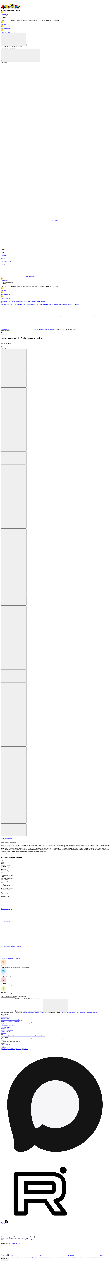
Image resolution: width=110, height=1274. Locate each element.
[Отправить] (55, 1005)
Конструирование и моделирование (11, 933)
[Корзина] (13, 245)
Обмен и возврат (47, 304)
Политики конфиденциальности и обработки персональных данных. (79, 1012)
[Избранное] (13, 233)
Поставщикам (17, 301)
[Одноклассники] (4, 1223)
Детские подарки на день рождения (11, 958)
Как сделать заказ (12, 304)
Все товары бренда (6, 909)
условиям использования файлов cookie (43, 1257)
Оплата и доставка (36, 304)
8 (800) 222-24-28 (5, 1044)
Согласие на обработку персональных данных (35, 1012)
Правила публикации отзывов (70, 304)
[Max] (55, 1158)
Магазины (4, 304)
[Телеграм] (6, 1223)
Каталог (3, 1015)
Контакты (10, 301)
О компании (4, 301)
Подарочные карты (57, 304)
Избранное (71, 1255)
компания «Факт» (17, 1243)
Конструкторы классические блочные (11, 946)
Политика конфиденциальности (43, 1239)
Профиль (101, 1255)
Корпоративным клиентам (24, 304)
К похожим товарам (6, 838)
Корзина (41, 1255)
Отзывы (43, 301)
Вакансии (38, 301)
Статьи (23, 301)
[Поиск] (13, 39)
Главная (4, 1255)
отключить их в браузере (68, 1257)
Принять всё (4, 1260)
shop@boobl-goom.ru (6, 1047)
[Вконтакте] (2, 1223)
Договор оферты (30, 301)
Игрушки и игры (5, 921)
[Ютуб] (40, 1223)
